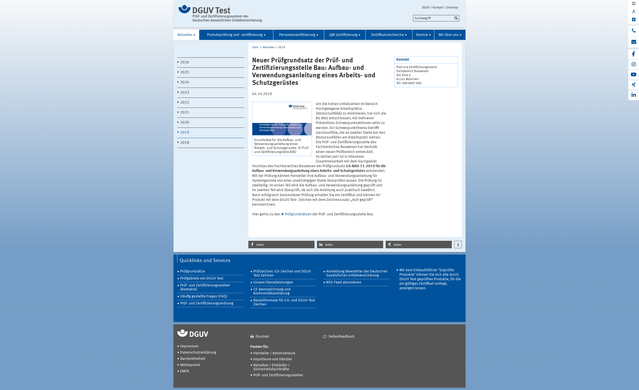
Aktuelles (184, 35)
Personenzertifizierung (297, 35)
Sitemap (452, 7)
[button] (281, 244)
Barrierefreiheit (192, 359)
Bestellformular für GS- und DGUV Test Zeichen (284, 302)
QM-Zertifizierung (343, 35)
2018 (184, 143)
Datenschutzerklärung (198, 353)
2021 (184, 113)
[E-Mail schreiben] (633, 42)
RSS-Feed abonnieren (343, 282)
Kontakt (438, 7)
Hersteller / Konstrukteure (274, 353)
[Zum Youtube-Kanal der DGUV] (633, 75)
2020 (184, 123)
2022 (184, 103)
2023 (184, 93)
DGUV (426, 7)
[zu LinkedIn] (633, 95)
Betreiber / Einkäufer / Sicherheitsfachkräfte (271, 367)
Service (422, 35)
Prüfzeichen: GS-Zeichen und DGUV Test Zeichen (282, 273)
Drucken (262, 337)
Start (255, 47)
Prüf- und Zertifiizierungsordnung (206, 303)
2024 (184, 82)
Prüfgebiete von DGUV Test (201, 278)
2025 (184, 72)
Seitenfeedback (341, 337)
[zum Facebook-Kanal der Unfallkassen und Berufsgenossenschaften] (633, 54)
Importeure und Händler (272, 359)
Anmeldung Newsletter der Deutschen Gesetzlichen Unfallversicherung (356, 273)
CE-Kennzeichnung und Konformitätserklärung (272, 291)
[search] (436, 18)
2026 (184, 62)
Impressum (189, 346)
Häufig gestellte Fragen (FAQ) (203, 296)
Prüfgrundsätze (192, 271)
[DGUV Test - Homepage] (220, 13)
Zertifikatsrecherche (387, 35)
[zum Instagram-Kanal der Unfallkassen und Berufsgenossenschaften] (633, 64)
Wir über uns (449, 35)
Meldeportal (190, 365)
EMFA (184, 371)
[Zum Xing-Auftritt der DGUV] (633, 85)
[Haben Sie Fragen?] (633, 31)
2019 (184, 132)
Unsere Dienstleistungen (273, 282)
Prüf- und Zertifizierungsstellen (278, 375)
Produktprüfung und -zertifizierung (235, 35)
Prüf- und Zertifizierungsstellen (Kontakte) (205, 287)
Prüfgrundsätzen (298, 214)
